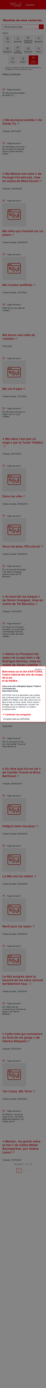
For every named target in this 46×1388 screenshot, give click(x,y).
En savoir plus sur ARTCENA (16, 719)
